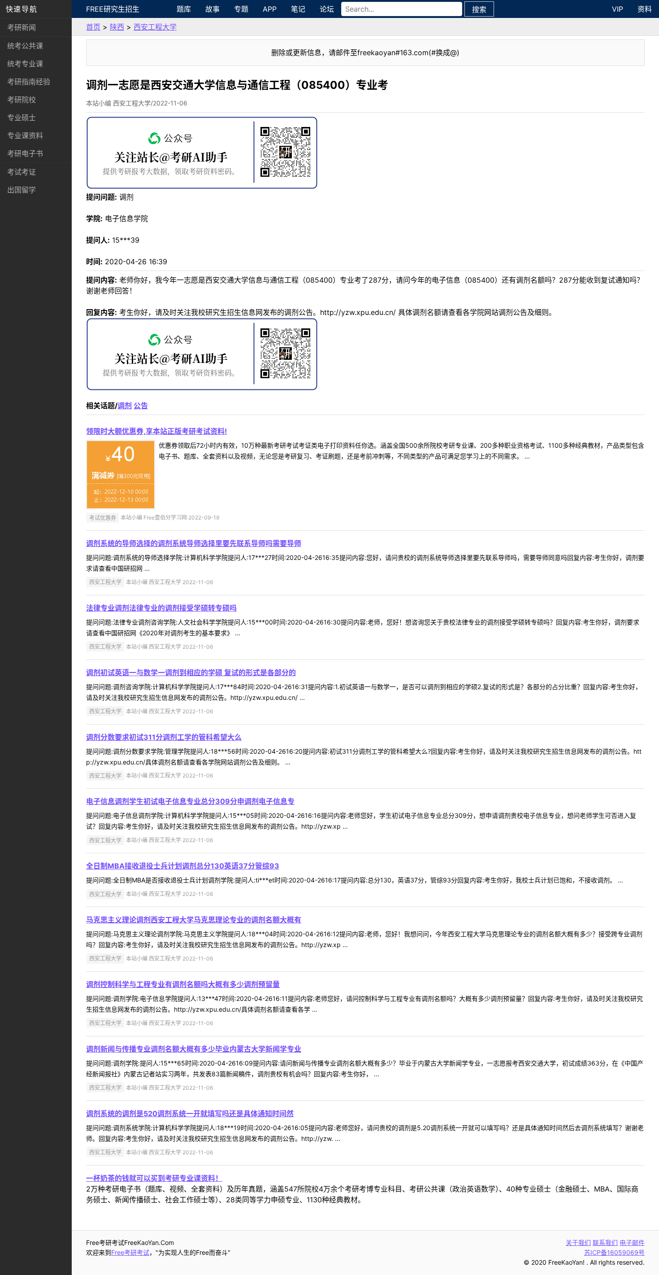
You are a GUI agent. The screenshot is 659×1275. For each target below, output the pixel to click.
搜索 (479, 9)
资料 (644, 8)
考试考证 (21, 171)
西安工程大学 (155, 26)
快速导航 (21, 8)
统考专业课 (25, 63)
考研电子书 (25, 153)
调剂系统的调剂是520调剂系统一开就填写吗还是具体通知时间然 (190, 1113)
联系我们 (605, 1242)
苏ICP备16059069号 (614, 1252)
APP (270, 8)
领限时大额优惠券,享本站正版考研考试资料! (156, 431)
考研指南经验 (28, 81)
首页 (93, 26)
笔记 (298, 8)
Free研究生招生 (112, 8)
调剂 (124, 405)
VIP (617, 8)
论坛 (327, 8)
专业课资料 (25, 135)
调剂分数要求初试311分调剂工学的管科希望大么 (164, 737)
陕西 (117, 26)
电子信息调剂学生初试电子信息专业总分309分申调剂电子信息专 (190, 801)
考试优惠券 (102, 517)
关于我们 (578, 1242)
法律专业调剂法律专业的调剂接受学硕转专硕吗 (161, 607)
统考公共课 (25, 45)
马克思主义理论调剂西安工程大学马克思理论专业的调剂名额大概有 (193, 919)
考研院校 (21, 99)
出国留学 (21, 189)
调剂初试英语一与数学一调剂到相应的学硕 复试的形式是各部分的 (191, 672)
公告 (141, 405)
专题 (241, 8)
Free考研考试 (130, 1252)
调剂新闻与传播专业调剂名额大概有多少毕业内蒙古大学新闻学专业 (193, 1048)
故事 (212, 8)
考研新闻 (21, 27)
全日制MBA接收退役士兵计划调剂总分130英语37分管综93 (182, 865)
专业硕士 (21, 117)
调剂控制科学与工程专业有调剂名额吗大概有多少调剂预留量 (183, 984)
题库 (184, 8)
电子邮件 (632, 1242)
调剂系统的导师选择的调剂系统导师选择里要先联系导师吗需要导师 (193, 543)
